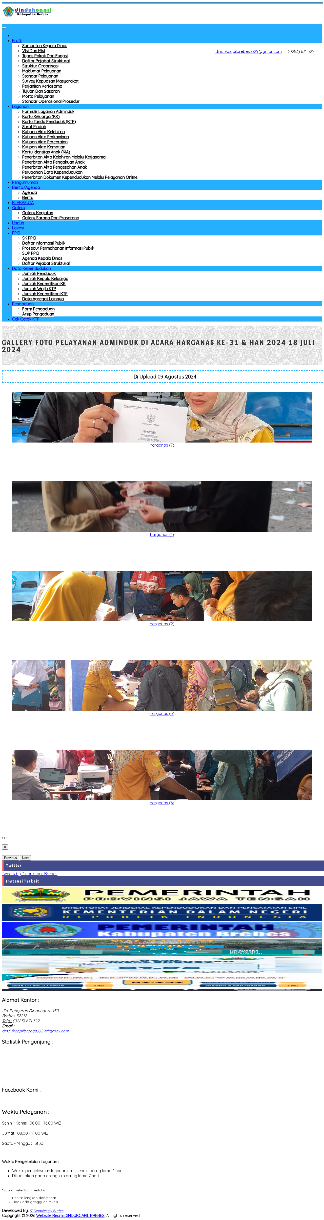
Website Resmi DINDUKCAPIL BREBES (70, 1215)
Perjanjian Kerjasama (42, 86)
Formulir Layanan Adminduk (48, 111)
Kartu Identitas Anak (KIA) (46, 151)
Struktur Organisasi (40, 65)
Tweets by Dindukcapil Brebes (29, 873)
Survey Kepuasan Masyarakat (50, 81)
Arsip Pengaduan (38, 313)
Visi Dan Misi (33, 50)
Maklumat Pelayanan (41, 70)
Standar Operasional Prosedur (50, 101)
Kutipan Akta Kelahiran (43, 131)
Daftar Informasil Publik (43, 243)
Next (25, 858)
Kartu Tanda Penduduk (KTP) (49, 121)
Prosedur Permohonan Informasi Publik (58, 248)
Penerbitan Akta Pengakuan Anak (53, 162)
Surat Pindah (34, 126)
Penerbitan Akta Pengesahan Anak (54, 167)
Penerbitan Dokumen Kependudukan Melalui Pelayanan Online (79, 177)
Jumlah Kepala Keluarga (45, 278)
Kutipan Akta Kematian (43, 146)
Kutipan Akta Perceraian (45, 141)
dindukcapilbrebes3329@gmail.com (248, 51)
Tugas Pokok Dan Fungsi (45, 55)
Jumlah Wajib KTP (39, 288)
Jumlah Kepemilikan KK (44, 283)
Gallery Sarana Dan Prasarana (50, 217)
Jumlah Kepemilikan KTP (45, 293)
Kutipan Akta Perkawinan (45, 136)
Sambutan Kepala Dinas (44, 45)
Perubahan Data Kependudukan (52, 172)
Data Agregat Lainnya (43, 298)
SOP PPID (30, 253)
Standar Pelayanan (40, 75)
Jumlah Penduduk (39, 273)
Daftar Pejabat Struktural (46, 60)
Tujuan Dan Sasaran (41, 91)
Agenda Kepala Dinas (42, 258)
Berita (27, 197)
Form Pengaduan (38, 308)
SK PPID (29, 238)
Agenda (29, 192)
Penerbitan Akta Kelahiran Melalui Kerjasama (64, 156)
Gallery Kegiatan (37, 212)
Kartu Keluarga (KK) (41, 116)
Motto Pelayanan (38, 96)
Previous (10, 858)
